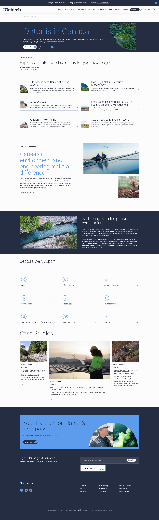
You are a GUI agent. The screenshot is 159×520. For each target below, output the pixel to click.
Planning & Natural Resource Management (107, 83)
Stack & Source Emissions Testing (110, 119)
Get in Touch (29, 442)
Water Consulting (39, 102)
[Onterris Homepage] (20, 16)
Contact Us (134, 9)
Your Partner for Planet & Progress (54, 425)
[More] (67, 9)
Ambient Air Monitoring (43, 119)
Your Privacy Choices (71, 510)
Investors (125, 9)
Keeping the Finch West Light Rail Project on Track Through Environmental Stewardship (125, 371)
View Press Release (103, 3)
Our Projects (91, 9)
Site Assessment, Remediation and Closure (49, 83)
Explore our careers (27, 192)
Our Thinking (27, 364)
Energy (24, 285)
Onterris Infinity (104, 239)
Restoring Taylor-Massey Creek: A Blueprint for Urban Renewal (33, 371)
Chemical (108, 322)
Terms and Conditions (96, 510)
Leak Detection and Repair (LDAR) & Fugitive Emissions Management (111, 103)
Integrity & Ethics (107, 510)
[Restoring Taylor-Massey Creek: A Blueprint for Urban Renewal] (33, 351)
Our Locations (44, 47)
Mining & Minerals (111, 285)
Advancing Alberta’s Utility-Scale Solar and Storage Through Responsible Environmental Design (77, 388)
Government (26, 304)
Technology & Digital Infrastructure (36, 322)
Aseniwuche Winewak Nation (129, 241)
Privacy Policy (85, 510)
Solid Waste (68, 304)
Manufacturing (69, 322)
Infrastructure (68, 285)
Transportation (110, 304)
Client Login (146, 9)
